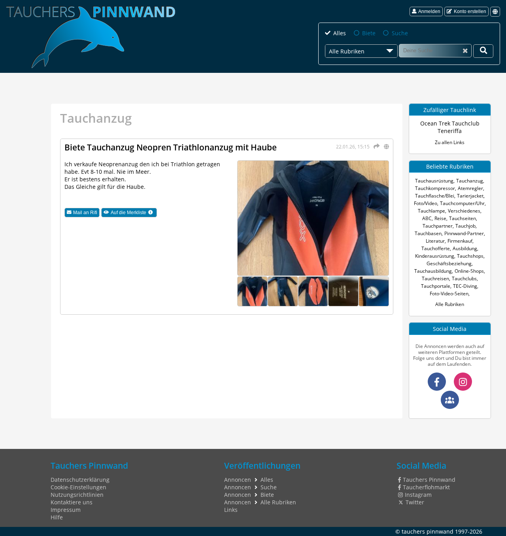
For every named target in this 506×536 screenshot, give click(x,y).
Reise (440, 218)
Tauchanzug (469, 181)
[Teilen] (375, 146)
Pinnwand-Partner (464, 233)
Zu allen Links (449, 142)
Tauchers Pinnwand (429, 479)
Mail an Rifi (85, 212)
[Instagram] (463, 382)
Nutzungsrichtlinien (77, 494)
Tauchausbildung (433, 271)
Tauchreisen (435, 278)
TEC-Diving (465, 286)
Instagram (418, 494)
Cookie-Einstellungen (78, 487)
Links (231, 509)
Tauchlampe (431, 211)
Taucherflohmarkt (426, 487)
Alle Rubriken (449, 304)
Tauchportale (435, 286)
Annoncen (237, 479)
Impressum (66, 509)
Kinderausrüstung (434, 256)
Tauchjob (465, 226)
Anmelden (429, 11)
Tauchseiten (462, 218)
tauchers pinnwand (427, 531)
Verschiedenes (464, 211)
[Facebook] (437, 382)
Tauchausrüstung (434, 181)
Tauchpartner (438, 226)
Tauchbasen (428, 233)
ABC (427, 218)
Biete (369, 33)
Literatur (435, 241)
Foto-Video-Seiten (449, 294)
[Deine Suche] (483, 51)
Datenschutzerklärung (80, 479)
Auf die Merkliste (134, 213)
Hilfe (57, 517)
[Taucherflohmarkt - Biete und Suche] (450, 400)
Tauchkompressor (435, 188)
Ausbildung (465, 248)
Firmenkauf (459, 241)
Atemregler (470, 188)
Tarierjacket (470, 196)
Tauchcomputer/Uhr (462, 203)
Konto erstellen (470, 11)
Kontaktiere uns (72, 502)
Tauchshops (470, 256)
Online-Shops (469, 271)
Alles (339, 33)
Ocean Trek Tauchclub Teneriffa (450, 127)
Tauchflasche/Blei (434, 196)
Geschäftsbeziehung (449, 263)
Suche (400, 33)
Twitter (415, 502)
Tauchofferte (435, 248)
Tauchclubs (464, 278)
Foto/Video (425, 203)
